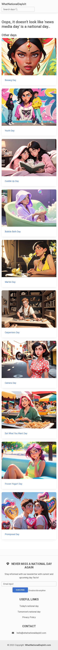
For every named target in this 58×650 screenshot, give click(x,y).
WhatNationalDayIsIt (14, 4)
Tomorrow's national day (29, 611)
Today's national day (29, 606)
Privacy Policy (29, 617)
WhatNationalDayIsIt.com (38, 645)
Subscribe (20, 590)
